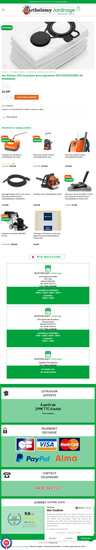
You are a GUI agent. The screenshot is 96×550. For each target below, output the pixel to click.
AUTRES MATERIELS (17, 72)
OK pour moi (85, 538)
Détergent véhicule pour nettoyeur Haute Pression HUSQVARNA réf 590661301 (47, 235)
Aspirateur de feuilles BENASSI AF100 (14, 234)
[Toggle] (4, 117)
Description (11, 117)
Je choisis (69, 538)
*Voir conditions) (48, 413)
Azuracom (53, 543)
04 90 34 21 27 (48, 488)
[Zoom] (5, 66)
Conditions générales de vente (73, 546)
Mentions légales (36, 546)
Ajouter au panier (26, 97)
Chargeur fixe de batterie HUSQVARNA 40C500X (11, 156)
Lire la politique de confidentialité (57, 529)
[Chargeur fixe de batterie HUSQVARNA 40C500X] (16, 142)
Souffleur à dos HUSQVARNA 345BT (47, 194)
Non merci (52, 538)
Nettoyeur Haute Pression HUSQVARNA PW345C (75, 156)
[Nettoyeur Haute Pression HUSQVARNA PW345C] (79, 142)
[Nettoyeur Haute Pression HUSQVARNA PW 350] (48, 142)
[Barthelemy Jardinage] (48, 9)
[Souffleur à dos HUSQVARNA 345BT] (48, 181)
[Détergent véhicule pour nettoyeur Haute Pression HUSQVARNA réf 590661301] (48, 220)
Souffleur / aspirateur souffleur (41, 72)
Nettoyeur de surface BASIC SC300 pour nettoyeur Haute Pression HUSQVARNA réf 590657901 (79, 196)
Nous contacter (50, 286)
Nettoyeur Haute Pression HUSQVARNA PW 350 (43, 156)
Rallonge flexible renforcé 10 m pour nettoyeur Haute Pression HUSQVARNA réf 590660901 (16, 196)
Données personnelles (52, 546)
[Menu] (3, 10)
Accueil (5, 72)
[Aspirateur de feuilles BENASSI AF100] (16, 221)
